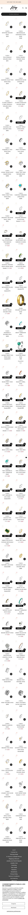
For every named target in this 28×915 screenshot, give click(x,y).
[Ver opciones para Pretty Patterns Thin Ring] (24, 144)
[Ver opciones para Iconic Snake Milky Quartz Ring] (11, 166)
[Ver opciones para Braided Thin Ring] (11, 742)
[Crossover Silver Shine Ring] (21, 70)
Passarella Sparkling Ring (7, 839)
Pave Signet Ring (20, 793)
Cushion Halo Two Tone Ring (7, 81)
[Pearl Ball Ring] (21, 531)
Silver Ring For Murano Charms (21, 241)
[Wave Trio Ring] (21, 440)
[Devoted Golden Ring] (7, 23)
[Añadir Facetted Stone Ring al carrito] (24, 349)
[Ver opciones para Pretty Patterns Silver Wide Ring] (24, 697)
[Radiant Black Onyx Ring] (7, 600)
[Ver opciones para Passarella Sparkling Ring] (11, 832)
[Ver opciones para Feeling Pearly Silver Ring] (24, 489)
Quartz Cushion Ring (7, 726)
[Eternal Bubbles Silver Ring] (7, 578)
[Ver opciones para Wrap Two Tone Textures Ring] (24, 166)
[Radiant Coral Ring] (21, 372)
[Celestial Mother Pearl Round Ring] (7, 255)
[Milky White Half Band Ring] (21, 508)
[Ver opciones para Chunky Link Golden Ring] (24, 764)
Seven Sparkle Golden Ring (20, 58)
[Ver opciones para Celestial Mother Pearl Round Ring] (11, 259)
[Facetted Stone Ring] (21, 345)
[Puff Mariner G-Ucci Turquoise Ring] (7, 461)
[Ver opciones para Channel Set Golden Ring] (11, 121)
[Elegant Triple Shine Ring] (21, 117)
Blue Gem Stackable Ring (7, 428)
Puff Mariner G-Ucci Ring (7, 496)
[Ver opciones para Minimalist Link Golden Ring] (24, 559)
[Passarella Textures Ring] (7, 323)
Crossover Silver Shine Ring (20, 81)
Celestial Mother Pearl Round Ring (7, 265)
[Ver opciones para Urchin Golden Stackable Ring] (24, 399)
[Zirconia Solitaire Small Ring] (7, 208)
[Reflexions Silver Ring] (7, 277)
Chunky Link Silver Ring (7, 794)
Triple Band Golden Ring (7, 816)
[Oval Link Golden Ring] (7, 761)
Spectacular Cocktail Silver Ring (7, 657)
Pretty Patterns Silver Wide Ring (21, 703)
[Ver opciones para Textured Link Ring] (11, 559)
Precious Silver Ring (20, 839)
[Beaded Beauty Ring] (7, 623)
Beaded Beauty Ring (7, 633)
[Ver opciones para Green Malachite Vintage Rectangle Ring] (11, 534)
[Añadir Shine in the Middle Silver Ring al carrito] (24, 582)
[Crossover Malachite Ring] (21, 255)
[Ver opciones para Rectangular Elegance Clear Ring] (24, 27)
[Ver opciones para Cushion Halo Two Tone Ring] (11, 74)
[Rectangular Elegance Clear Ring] (21, 23)
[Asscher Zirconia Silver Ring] (21, 208)
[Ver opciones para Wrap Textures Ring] (11, 697)
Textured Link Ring (7, 565)
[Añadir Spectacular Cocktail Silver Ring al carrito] (11, 649)
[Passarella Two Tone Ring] (7, 140)
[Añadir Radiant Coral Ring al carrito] (24, 376)
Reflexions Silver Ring (7, 288)
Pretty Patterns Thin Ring (20, 150)
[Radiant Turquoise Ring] (21, 600)
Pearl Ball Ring (21, 540)
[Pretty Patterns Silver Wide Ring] (21, 693)
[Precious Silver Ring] (21, 829)
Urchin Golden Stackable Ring (21, 405)
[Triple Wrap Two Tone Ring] (7, 185)
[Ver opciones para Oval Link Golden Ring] (11, 764)
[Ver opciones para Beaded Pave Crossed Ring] (24, 674)
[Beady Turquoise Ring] (21, 323)
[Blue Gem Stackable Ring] (7, 417)
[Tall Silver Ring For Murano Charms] (7, 230)
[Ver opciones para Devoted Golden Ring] (11, 27)
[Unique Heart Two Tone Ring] (7, 345)
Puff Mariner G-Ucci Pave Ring (21, 471)
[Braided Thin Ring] (7, 738)
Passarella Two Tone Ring (7, 150)
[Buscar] (22, 8)
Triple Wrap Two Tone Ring (7, 196)
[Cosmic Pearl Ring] (21, 277)
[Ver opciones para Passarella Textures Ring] (11, 327)
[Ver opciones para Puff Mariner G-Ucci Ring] (11, 489)
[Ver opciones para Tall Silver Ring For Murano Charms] (11, 234)
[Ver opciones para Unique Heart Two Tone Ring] (11, 349)
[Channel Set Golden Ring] (7, 117)
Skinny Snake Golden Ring (7, 311)
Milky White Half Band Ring (20, 518)
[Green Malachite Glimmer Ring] (21, 623)
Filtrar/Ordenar (14, 14)
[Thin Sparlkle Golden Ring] (7, 47)
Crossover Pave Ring (21, 816)
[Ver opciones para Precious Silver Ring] (24, 832)
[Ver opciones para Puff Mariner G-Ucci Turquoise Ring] (11, 465)
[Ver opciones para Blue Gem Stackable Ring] (11, 421)
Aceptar (13, 903)
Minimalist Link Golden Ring (20, 566)
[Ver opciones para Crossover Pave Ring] (24, 810)
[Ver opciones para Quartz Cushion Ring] (11, 719)
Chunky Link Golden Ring (21, 771)
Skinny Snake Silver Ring (21, 726)
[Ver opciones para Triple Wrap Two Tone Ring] (11, 189)
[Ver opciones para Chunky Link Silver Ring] (11, 787)
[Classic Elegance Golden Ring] (21, 93)
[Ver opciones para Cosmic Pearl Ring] (24, 281)
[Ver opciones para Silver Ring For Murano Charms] (24, 234)
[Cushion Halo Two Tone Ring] (7, 70)
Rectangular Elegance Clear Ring (21, 34)
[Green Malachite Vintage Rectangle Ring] (7, 531)
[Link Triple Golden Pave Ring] (21, 417)
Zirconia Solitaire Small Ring (7, 218)
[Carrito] (26, 8)
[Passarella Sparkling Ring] (7, 829)
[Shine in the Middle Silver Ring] (21, 578)
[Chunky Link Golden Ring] (21, 761)
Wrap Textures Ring (7, 702)
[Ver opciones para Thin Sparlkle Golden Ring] (11, 51)
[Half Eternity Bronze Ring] (21, 646)
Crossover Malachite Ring (21, 265)
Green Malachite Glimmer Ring (20, 633)
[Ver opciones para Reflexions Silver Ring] (11, 281)
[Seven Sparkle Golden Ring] (21, 47)
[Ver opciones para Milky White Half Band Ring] (24, 512)
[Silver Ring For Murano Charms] (21, 230)
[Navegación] (1, 8)
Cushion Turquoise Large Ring (21, 196)
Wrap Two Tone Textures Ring (21, 173)
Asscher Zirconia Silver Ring (20, 218)
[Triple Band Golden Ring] (7, 806)
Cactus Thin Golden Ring (7, 518)
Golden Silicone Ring (20, 311)
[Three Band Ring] (7, 670)
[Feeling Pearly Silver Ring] (21, 485)
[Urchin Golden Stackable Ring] (21, 395)
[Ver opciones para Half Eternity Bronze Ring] (24, 649)
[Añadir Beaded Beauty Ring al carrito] (11, 627)
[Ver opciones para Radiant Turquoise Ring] (24, 604)
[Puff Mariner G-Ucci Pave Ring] (21, 461)
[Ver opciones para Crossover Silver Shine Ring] (24, 74)
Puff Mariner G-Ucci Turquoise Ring (7, 472)
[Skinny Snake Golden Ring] (7, 300)
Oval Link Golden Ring (7, 771)
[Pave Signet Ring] (21, 783)
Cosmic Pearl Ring (21, 287)
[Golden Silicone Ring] (21, 300)
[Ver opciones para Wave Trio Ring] (24, 444)
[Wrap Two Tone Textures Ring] (21, 162)
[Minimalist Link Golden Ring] (21, 555)
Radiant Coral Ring (20, 383)
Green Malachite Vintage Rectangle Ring (7, 542)
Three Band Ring (7, 680)
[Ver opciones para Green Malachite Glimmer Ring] (24, 627)
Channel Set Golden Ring (7, 128)
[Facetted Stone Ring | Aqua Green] (20, 363)
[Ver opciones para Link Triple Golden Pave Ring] (24, 421)
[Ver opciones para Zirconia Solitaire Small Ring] (11, 212)
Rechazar (13, 907)
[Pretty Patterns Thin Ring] (21, 140)
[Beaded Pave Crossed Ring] (21, 670)
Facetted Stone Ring (21, 356)
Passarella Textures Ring (7, 333)
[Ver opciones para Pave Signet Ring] (24, 787)
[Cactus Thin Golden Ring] (7, 508)
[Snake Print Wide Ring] (7, 372)
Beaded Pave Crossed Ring (21, 681)
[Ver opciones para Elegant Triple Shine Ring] (24, 121)
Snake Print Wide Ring (7, 383)
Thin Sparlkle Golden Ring (7, 58)
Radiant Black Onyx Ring (7, 611)
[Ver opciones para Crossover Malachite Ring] (24, 259)
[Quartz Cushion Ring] (7, 715)
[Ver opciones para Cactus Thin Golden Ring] (11, 512)
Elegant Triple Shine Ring (20, 128)
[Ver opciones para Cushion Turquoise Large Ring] (24, 189)
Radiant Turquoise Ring (21, 611)
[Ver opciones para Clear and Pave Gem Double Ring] (11, 399)
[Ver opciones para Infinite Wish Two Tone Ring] (24, 742)
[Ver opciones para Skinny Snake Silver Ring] (24, 719)
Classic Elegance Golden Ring (20, 103)
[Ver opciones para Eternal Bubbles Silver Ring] (11, 582)
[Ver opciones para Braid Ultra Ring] (11, 444)
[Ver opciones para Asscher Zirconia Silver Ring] (24, 212)
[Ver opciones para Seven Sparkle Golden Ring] (24, 51)
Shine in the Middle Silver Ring (21, 588)
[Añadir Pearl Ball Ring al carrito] (24, 534)
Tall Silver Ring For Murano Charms (7, 242)
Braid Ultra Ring (7, 450)
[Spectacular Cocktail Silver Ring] (7, 646)
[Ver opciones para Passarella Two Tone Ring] (11, 144)
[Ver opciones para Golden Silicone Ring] (24, 304)
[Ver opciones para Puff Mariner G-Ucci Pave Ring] (24, 465)
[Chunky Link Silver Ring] (7, 783)
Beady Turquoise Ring (21, 333)
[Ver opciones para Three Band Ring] (11, 674)
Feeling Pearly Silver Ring (20, 496)
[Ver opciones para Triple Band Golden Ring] (11, 810)
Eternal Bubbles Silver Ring (7, 588)
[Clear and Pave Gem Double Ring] (7, 395)
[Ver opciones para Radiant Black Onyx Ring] (11, 604)
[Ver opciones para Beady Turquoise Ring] (24, 327)
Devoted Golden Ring (7, 33)
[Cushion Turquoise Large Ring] (21, 185)
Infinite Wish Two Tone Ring (21, 748)
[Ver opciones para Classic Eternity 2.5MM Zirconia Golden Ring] (11, 97)
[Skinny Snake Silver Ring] (21, 715)
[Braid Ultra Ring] (7, 440)
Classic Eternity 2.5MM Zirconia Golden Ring (7, 104)
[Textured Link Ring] (7, 555)
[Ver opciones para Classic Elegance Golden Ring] (24, 97)
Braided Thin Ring (7, 748)
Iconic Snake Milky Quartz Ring (7, 173)
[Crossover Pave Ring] (21, 806)
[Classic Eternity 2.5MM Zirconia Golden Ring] (7, 93)
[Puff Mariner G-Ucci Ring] (7, 485)
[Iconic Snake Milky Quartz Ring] (7, 162)
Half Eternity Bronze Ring (21, 656)
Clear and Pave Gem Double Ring (7, 405)
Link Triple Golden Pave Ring (21, 428)
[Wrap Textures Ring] (7, 693)
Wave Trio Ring (21, 450)
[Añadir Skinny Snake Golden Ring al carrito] (11, 304)
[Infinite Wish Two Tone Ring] (21, 738)
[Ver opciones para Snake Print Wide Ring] (11, 376)
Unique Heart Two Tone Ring (7, 356)
